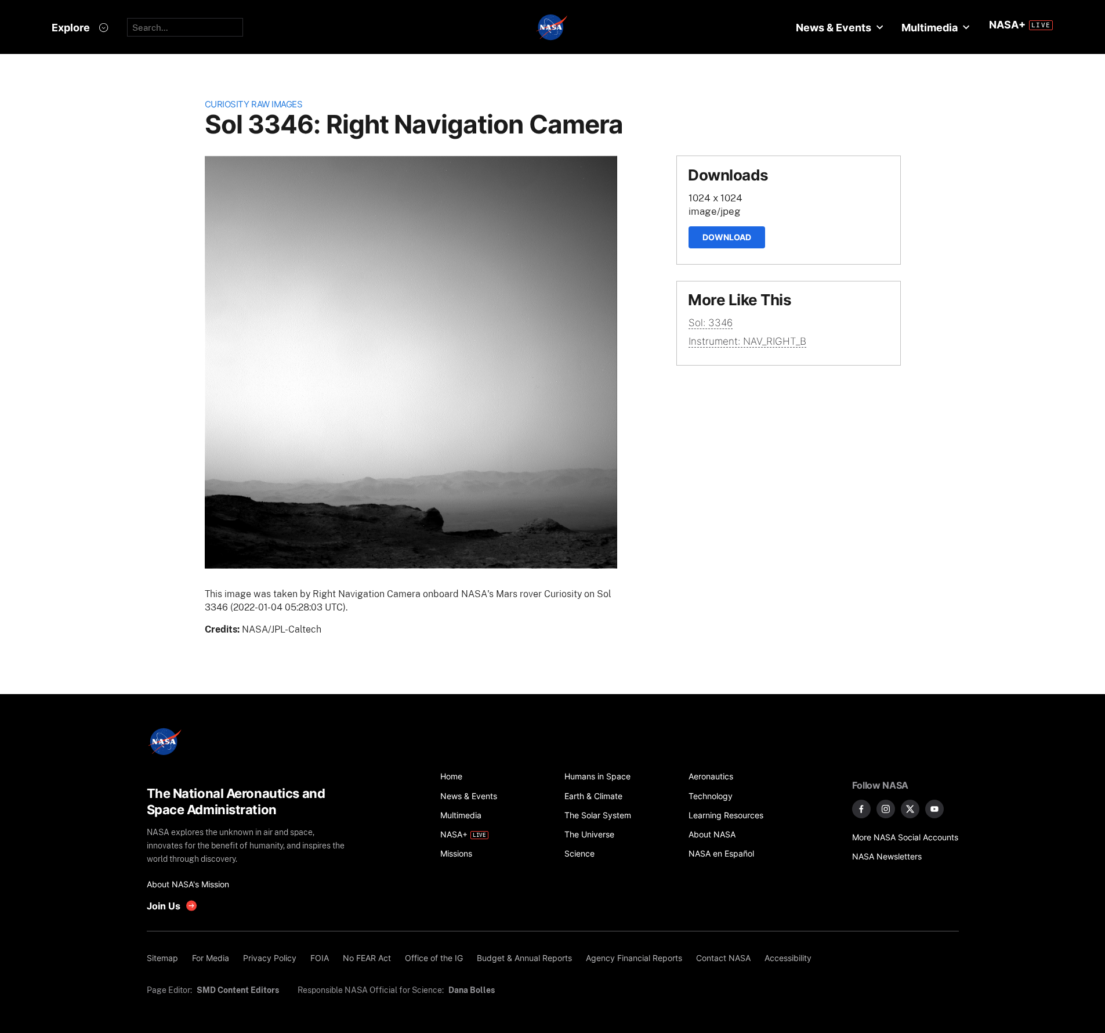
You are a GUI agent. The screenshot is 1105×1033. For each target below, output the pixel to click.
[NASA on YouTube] (934, 809)
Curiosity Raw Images (254, 104)
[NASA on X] (910, 809)
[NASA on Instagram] (885, 809)
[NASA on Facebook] (861, 809)
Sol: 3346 (711, 322)
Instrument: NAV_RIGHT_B (747, 341)
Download (726, 237)
